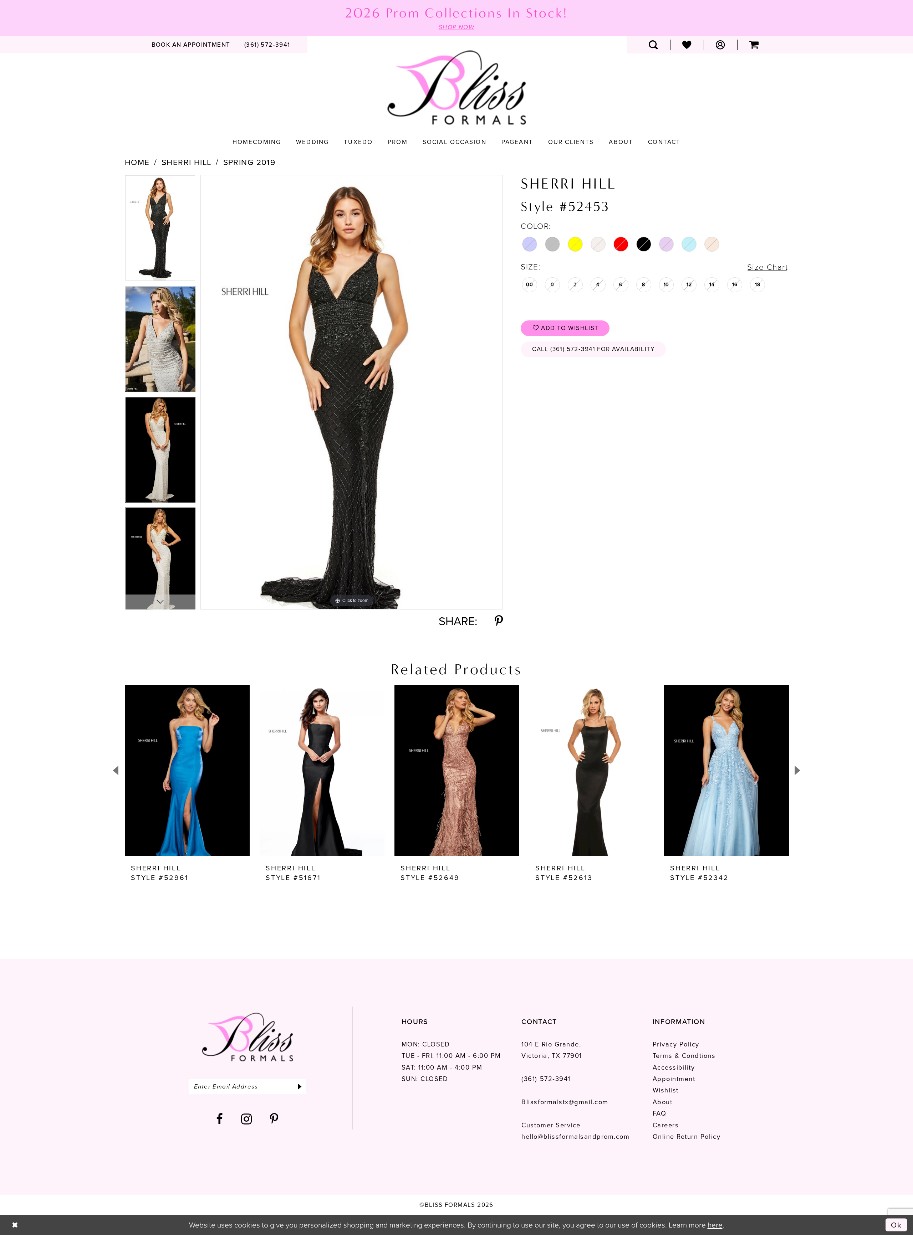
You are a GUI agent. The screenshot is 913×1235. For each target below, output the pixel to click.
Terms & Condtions (684, 1055)
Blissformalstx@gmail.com (564, 1102)
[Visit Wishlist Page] (687, 44)
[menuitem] (190, 44)
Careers (666, 1125)
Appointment (674, 1079)
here (715, 1224)
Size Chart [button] (767, 267)
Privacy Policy (676, 1044)
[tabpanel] (160, 230)
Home (137, 162)
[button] (720, 44)
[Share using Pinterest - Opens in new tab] (499, 621)
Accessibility (674, 1067)
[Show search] (653, 44)
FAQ (660, 1113)
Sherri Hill (186, 162)
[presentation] (187, 770)
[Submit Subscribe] (300, 1086)
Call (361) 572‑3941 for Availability (593, 349)
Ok (896, 1224)
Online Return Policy (686, 1136)
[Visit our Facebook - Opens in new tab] (220, 1119)
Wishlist (666, 1090)
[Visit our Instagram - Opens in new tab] (247, 1119)
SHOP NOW (456, 27)
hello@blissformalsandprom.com (575, 1136)
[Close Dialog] (15, 1225)
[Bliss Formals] (456, 87)
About (663, 1102)
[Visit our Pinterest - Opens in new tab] (274, 1119)
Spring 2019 (249, 162)
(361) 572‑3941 (545, 1079)
